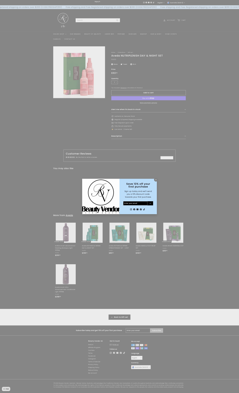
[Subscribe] (150, 203)
